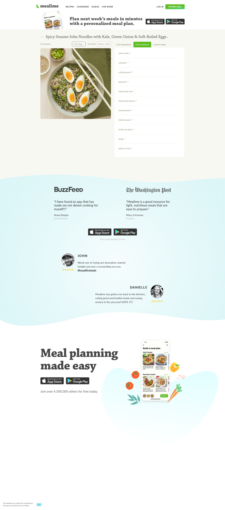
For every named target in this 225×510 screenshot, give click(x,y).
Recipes (70, 6)
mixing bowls (124, 110)
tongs (120, 138)
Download (175, 6)
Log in (160, 6)
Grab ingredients (123, 44)
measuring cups (125, 91)
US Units (92, 43)
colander (122, 62)
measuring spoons (126, 100)
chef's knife (123, 53)
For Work (107, 6)
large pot (122, 81)
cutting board (124, 72)
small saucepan (125, 129)
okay (39, 504)
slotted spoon (124, 119)
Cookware (83, 6)
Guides (95, 6)
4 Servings (78, 43)
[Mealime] (47, 6)
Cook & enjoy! (159, 44)
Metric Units (104, 43)
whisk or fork (124, 148)
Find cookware (142, 44)
